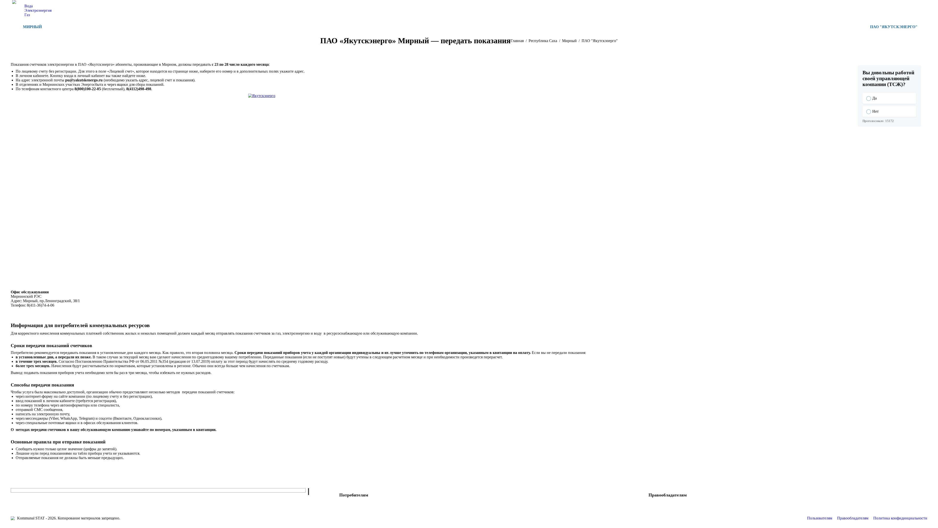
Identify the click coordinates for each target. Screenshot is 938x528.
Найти (308, 491)
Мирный (32, 27)
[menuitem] (28, 6)
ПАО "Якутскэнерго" (893, 27)
